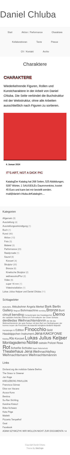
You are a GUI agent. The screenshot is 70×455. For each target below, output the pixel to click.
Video (7, 279)
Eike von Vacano (11, 388)
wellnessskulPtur (14, 276)
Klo (11, 338)
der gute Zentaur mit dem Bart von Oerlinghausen (39, 323)
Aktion (7, 237)
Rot (6, 346)
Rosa (60, 343)
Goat (5, 423)
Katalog (6, 338)
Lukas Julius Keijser (46, 337)
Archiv (46, 51)
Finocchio (35, 328)
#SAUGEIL (7, 307)
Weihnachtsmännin (43, 354)
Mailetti (6, 415)
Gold (49, 330)
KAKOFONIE (52, 333)
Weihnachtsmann (15, 354)
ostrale (43, 343)
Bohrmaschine (29, 310)
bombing (42, 310)
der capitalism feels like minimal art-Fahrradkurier (22, 317)
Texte (39, 41)
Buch (5, 229)
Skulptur (8, 264)
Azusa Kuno (9, 392)
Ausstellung (8, 222)
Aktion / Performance (32, 32)
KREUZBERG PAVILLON (15, 380)
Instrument (27, 333)
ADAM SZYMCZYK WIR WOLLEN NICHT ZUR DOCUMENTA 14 (35, 430)
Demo (59, 314)
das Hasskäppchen (44, 315)
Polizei (52, 343)
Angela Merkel (35, 306)
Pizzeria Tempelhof (12, 419)
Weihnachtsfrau (44, 351)
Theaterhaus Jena (17, 351)
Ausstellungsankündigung (15, 225)
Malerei (7, 245)
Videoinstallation (14, 287)
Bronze (9, 268)
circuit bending (13, 314)
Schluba (27, 348)
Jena (38, 333)
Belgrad (17, 310)
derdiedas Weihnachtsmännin (24, 320)
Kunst (5, 233)
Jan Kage (7, 377)
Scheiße (16, 348)
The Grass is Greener (13, 373)
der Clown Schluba (50, 317)
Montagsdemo (14, 342)
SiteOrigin (39, 448)
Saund (7, 256)
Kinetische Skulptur (15, 272)
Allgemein (7, 218)
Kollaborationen (19, 41)
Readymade (10, 252)
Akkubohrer (19, 306)
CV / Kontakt (27, 51)
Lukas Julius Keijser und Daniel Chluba (22, 291)
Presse (54, 41)
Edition (19, 330)
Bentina (6, 396)
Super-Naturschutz (40, 348)
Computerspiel (30, 315)
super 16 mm (12, 283)
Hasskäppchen (12, 333)
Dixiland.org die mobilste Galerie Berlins (22, 369)
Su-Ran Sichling (10, 400)
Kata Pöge (8, 411)
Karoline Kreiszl (10, 404)
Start (10, 32)
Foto (6, 241)
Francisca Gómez (11, 384)
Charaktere (57, 32)
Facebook (7, 427)
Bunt (61, 310)
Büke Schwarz (10, 407)
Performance (10, 249)
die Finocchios (21, 325)
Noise (32, 342)
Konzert (10, 260)
